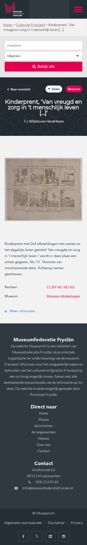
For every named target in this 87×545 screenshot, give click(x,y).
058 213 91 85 (47, 482)
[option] (43, 189)
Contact (43, 451)
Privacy (77, 522)
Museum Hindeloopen (63, 296)
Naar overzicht (20, 89)
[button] (78, 9)
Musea (43, 419)
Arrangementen (44, 432)
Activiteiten (43, 426)
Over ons (43, 444)
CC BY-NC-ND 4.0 (60, 287)
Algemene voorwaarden (23, 522)
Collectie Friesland (30, 25)
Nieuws (43, 438)
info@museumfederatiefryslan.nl (48, 488)
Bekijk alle (46, 67)
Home (7, 25)
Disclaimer (56, 522)
